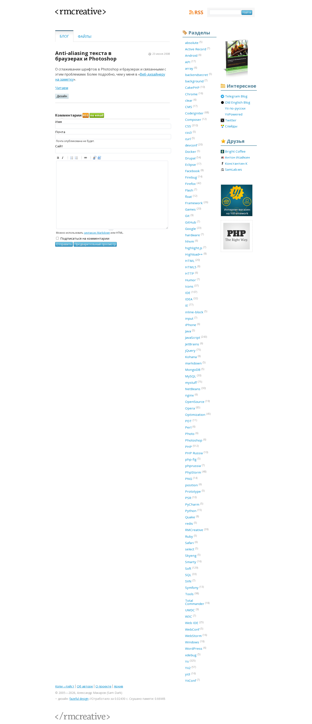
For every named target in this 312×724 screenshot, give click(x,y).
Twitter (230, 120)
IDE (191, 292)
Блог (64, 36)
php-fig (192, 459)
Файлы (84, 36)
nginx (191, 395)
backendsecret (198, 74)
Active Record (197, 48)
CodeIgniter (197, 113)
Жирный (58, 158)
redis (191, 523)
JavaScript (196, 337)
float (191, 196)
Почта (60, 132)
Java (190, 331)
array (191, 68)
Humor (192, 279)
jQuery (193, 350)
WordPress (195, 648)
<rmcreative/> (64, 713)
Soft (191, 568)
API (190, 61)
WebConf (194, 629)
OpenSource (197, 401)
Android (193, 55)
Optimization (198, 414)
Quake (192, 517)
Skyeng (192, 555)
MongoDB (194, 369)
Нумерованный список (77, 158)
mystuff (193, 382)
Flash (191, 190)
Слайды (231, 126)
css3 (190, 132)
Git (189, 215)
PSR (191, 497)
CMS (191, 106)
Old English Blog (237, 102)
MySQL (193, 376)
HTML (192, 260)
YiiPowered (233, 114)
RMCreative (196, 529)
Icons (192, 286)
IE (189, 305)
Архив (118, 686)
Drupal (193, 158)
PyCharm (194, 504)
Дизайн (62, 96)
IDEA (191, 299)
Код (100, 158)
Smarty (193, 562)
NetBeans (195, 388)
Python (193, 510)
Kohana (193, 356)
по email (96, 115)
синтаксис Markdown (97, 233)
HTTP (191, 273)
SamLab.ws (233, 169)
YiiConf (192, 680)
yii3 (190, 674)
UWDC (192, 609)
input (191, 318)
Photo (191, 433)
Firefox (193, 183)
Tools (192, 594)
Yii (190, 661)
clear (190, 100)
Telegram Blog (236, 96)
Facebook (194, 170)
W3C (190, 616)
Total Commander (197, 602)
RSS (198, 12)
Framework (196, 202)
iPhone (192, 324)
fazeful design (79, 699)
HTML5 (192, 266)
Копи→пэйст (64, 686)
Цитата (95, 158)
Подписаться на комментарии (84, 238)
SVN (190, 581)
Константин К (236, 163)
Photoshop (195, 440)
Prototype (195, 491)
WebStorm (196, 635)
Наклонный (63, 158)
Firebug (193, 177)
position (193, 484)
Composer (196, 119)
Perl (190, 427)
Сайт (59, 146)
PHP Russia (196, 452)
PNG (191, 478)
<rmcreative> (73, 10)
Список (72, 158)
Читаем (61, 88)
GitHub (192, 222)
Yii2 (190, 667)
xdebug (192, 654)
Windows (194, 642)
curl (190, 138)
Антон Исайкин (237, 157)
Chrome (194, 93)
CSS (191, 126)
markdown (195, 363)
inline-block (196, 311)
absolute (193, 42)
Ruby (191, 536)
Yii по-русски (235, 108)
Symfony (194, 587)
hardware (194, 234)
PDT (191, 420)
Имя (58, 121)
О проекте (103, 686)
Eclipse (193, 164)
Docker (192, 151)
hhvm (191, 241)
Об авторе (85, 686)
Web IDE (194, 622)
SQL (191, 574)
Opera (192, 408)
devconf (193, 145)
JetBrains (194, 344)
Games (193, 209)
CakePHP (195, 87)
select (191, 549)
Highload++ (196, 254)
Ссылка (86, 158)
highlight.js (195, 247)
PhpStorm (195, 472)
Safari (191, 542)
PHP (192, 446)
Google (193, 228)
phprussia (195, 465)
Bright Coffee (235, 151)
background (196, 81)
